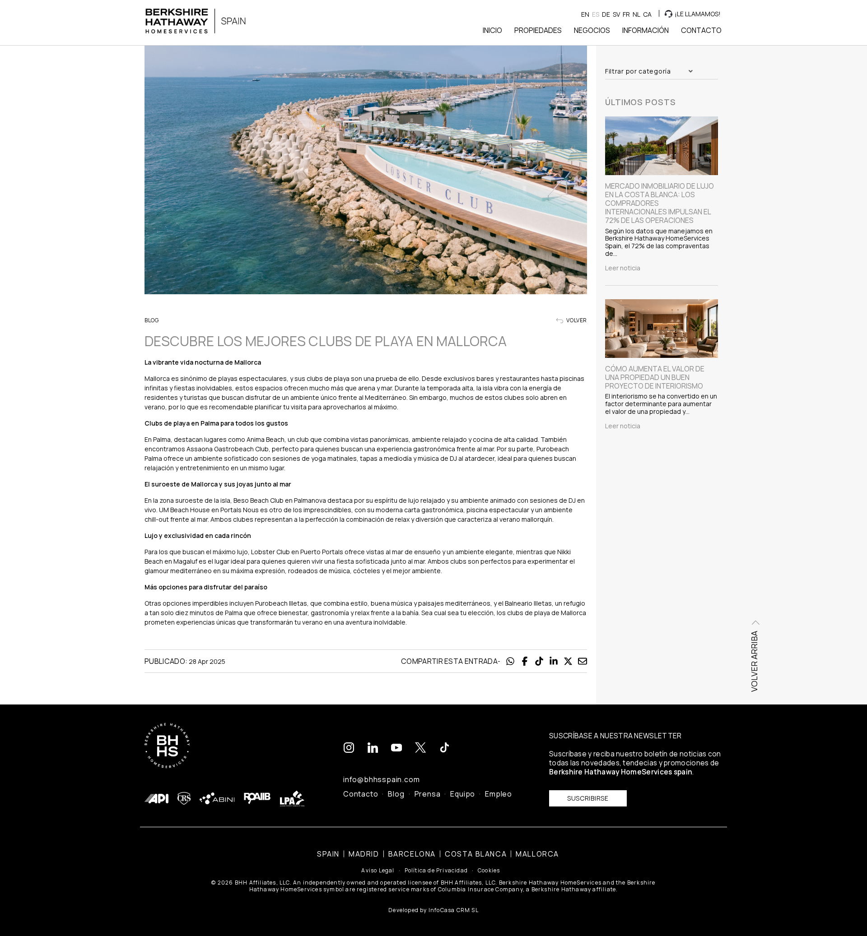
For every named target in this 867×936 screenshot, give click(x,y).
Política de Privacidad (436, 870)
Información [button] (645, 30)
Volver (576, 320)
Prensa (428, 793)
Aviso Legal (377, 870)
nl (636, 14)
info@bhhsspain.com (381, 779)
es (595, 14)
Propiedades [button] (538, 30)
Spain (328, 854)
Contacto (360, 793)
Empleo (498, 793)
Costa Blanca (476, 854)
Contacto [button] (701, 30)
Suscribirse (588, 798)
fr (626, 14)
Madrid (364, 854)
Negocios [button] (592, 30)
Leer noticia (622, 268)
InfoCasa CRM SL (454, 910)
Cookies (489, 870)
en (585, 14)
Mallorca (537, 854)
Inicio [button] (492, 30)
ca (647, 14)
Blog (396, 793)
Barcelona (412, 854)
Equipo (462, 793)
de (606, 14)
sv (616, 14)
